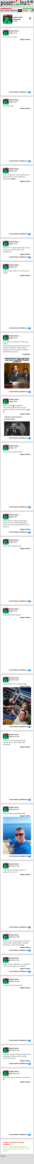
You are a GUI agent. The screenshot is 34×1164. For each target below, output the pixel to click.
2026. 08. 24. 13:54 (14, 981)
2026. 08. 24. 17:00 (14, 937)
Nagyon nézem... (25, 39)
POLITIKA (5, 10)
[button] (28, 1)
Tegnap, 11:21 (13, 448)
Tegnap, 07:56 (13, 611)
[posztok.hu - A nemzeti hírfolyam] (13, 4)
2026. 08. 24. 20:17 (14, 680)
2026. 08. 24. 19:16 (14, 736)
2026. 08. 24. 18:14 (14, 809)
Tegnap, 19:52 (13, 102)
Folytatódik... (26, 354)
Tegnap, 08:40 (13, 542)
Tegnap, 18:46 (13, 171)
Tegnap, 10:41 (13, 517)
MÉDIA (13, 10)
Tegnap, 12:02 (13, 401)
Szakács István (14, 31)
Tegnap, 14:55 (13, 267)
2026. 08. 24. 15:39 (14, 960)
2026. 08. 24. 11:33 (14, 1050)
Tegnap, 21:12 (13, 33)
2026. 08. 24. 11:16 (14, 1073)
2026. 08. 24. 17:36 (14, 866)
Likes (28, 4)
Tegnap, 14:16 (13, 338)
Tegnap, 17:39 (13, 244)
